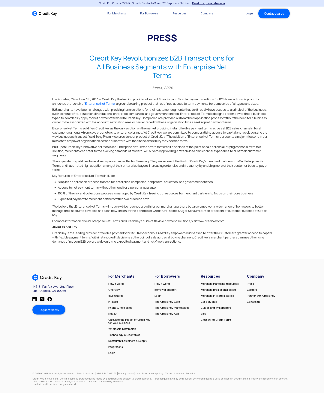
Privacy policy (126, 373)
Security (190, 373)
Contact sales (274, 13)
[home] (44, 13)
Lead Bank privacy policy (149, 373)
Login (249, 13)
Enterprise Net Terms (100, 104)
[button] (116, 13)
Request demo (49, 310)
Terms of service (174, 373)
